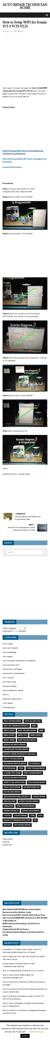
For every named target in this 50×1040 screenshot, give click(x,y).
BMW (41, 730)
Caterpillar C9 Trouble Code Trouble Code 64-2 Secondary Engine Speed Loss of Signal (22, 951)
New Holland (9, 801)
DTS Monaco (34, 763)
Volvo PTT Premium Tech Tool (17, 820)
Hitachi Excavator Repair (15, 777)
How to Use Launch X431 (14, 782)
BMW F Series (9, 740)
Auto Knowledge (9, 652)
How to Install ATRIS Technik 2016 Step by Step (24, 915)
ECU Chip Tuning (9, 681)
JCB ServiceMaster (31, 787)
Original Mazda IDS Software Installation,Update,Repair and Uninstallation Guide (23, 932)
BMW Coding (9, 735)
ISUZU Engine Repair (36, 782)
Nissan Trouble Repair (28, 801)
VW (35, 820)
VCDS (40, 815)
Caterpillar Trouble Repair (16, 749)
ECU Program (9, 768)
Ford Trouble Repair (36, 768)
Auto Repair (7, 656)
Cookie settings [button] (36, 1031)
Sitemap (6, 841)
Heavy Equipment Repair (13, 690)
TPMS (32, 815)
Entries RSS (7, 844)
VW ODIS (7, 825)
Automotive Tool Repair (12, 669)
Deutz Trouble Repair (13, 758)
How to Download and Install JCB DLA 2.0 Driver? (23, 970)
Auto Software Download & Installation (19, 660)
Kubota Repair (39, 796)
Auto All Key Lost (33, 721)
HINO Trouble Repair (33, 773)
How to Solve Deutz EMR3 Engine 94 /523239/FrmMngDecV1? (18, 976)
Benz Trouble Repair (27, 730)
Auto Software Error (11, 665)
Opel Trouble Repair (25, 806)
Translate (22, 631)
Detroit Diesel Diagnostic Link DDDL (20, 754)
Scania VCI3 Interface (12, 167)
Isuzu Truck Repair (12, 787)
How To (6, 694)
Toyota (7, 815)
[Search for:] (25, 552)
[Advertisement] (25, 61)
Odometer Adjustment (12, 698)
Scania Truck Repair (30, 810)
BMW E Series (36, 735)
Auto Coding (8, 643)
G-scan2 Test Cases (12, 773)
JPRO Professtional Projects (16, 796)
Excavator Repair (10, 686)
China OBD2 (8, 839)
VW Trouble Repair (22, 825)
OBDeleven (8, 806)
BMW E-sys (22, 735)
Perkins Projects (11, 810)
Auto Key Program (10, 648)
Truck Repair (8, 703)
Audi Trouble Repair (12, 721)
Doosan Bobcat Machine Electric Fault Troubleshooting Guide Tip (19, 965)
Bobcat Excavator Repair (15, 744)
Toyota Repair (20, 815)
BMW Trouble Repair (27, 740)
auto (21, 31)
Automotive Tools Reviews (14, 673)
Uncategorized (9, 707)
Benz (34, 725)
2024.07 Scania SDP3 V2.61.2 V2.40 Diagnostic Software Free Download (23, 152)
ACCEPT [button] (25, 1036)
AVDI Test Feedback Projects (16, 725)
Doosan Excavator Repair (15, 763)
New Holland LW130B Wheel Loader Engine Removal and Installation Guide (22, 911)
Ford (21, 768)
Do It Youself (8, 677)
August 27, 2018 (10, 31)
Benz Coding (9, 730)
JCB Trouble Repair (12, 792)
